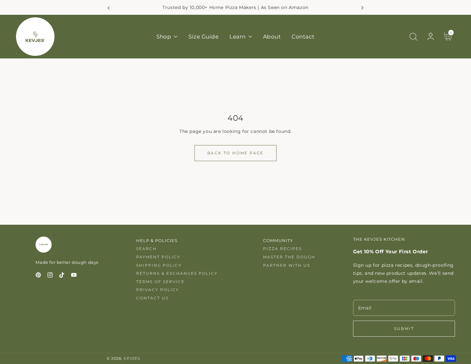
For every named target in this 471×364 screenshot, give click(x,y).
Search (146, 248)
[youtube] (74, 276)
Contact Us (152, 298)
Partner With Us (286, 265)
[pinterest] (38, 276)
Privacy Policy (157, 289)
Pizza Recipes (282, 248)
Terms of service (160, 281)
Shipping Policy (159, 265)
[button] (413, 37)
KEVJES (132, 358)
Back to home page (235, 153)
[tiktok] (62, 276)
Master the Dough (289, 257)
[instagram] (50, 276)
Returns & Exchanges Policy (177, 273)
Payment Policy (158, 257)
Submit (404, 328)
